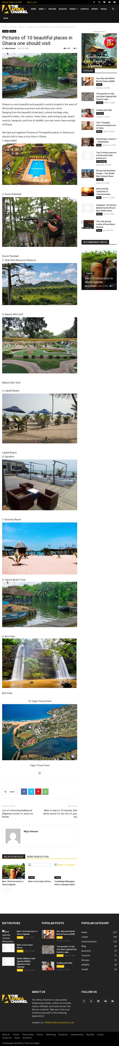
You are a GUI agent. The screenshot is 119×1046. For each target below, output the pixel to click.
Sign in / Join (32, 2)
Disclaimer (63, 1034)
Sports (94, 9)
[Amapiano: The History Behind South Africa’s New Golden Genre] (88, 208)
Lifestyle (84, 9)
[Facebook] (94, 2)
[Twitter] (99, 2)
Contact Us (7, 1037)
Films (99, 230)
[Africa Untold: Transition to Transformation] (88, 191)
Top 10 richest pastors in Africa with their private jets (106, 155)
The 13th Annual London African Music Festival (105, 224)
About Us (6, 1034)
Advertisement (77, 1034)
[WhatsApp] (45, 791)
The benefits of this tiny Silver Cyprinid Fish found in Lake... (106, 96)
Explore (52, 9)
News (41, 9)
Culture (100, 179)
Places (21, 26)
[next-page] (9, 891)
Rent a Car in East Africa (39, 881)
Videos (72, 9)
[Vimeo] (104, 2)
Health (99, 102)
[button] (113, 9)
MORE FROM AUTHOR (38, 857)
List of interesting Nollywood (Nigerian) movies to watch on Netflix (17, 813)
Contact (100, 1034)
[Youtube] (114, 2)
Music (99, 214)
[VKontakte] (109, 2)
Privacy (16, 1034)
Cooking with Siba (104, 110)
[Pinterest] (38, 791)
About (17, 1037)
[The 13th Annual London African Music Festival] (88, 224)
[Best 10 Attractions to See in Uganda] (13, 871)
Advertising (51, 1034)
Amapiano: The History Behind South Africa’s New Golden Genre (106, 208)
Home (33, 9)
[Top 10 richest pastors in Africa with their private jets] (88, 155)
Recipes (100, 113)
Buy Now (90, 1034)
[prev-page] (4, 891)
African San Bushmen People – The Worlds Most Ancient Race (105, 173)
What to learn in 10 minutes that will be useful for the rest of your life (60, 813)
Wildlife (63, 9)
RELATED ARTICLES (13, 857)
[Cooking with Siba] (88, 113)
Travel (104, 9)
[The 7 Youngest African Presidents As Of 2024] (88, 125)
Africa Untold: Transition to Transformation (103, 191)
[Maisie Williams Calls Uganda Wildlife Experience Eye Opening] (8, 961)
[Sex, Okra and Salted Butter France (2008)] (88, 81)
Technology (101, 161)
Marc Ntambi (90, 286)
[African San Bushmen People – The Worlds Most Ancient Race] (88, 173)
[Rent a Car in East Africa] (39, 871)
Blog (6, 18)
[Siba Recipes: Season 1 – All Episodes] (88, 142)
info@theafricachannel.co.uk (59, 1022)
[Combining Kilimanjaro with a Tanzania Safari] (65, 871)
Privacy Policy (28, 1034)
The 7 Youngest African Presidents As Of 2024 (106, 125)
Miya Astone (10, 48)
